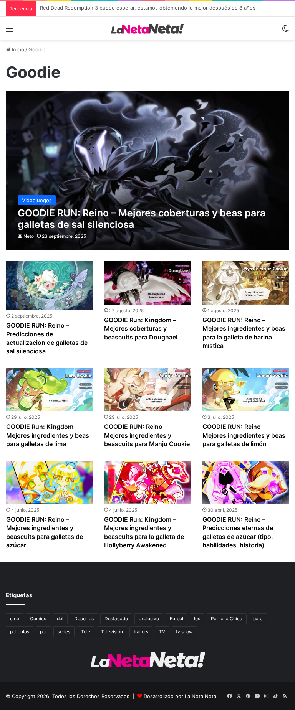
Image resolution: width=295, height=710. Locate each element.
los (197, 618)
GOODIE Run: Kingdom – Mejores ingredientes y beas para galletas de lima (47, 435)
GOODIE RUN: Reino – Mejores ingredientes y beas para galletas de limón (243, 435)
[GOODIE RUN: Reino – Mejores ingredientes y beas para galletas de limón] (245, 390)
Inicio (17, 49)
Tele (85, 631)
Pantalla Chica (226, 618)
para (258, 618)
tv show (184, 631)
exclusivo (149, 618)
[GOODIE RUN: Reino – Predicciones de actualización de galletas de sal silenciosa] (49, 285)
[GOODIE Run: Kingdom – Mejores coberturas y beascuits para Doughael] (147, 283)
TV (162, 631)
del (60, 618)
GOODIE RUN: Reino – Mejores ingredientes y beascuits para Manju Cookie (147, 435)
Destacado (116, 618)
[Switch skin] (285, 31)
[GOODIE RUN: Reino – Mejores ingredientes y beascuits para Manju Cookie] (147, 390)
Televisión (112, 631)
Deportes (84, 618)
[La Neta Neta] (147, 28)
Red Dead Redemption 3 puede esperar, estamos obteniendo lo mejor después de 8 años (147, 9)
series (64, 631)
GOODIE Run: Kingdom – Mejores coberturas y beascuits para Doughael (140, 328)
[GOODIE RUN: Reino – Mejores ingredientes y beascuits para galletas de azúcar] (49, 482)
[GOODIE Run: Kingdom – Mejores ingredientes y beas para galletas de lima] (49, 390)
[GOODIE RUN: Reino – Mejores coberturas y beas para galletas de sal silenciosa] (147, 170)
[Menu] (9, 31)
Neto (28, 236)
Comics (38, 618)
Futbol (176, 618)
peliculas (19, 631)
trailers (141, 631)
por (43, 631)
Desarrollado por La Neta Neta (180, 696)
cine (14, 618)
